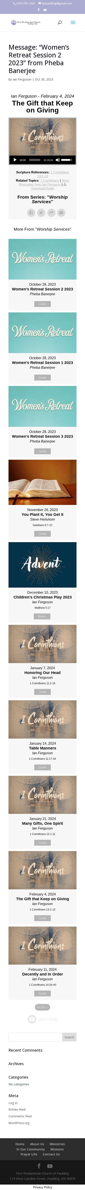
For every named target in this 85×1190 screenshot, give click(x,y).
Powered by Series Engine (42, 1019)
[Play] (15, 160)
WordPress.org (19, 1123)
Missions (57, 1149)
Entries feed (17, 1109)
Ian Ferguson (22, 79)
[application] (42, 160)
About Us (37, 1144)
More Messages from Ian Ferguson (44, 182)
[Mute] (58, 160)
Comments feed (20, 1116)
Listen (42, 304)
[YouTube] (45, 11)
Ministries (57, 1144)
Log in (12, 1103)
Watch (42, 616)
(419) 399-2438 (25, 3)
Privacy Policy (42, 1187)
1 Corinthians (49, 180)
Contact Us (51, 1154)
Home (19, 1144)
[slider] (34, 160)
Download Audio (42, 188)
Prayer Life (29, 1154)
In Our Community (31, 1149)
